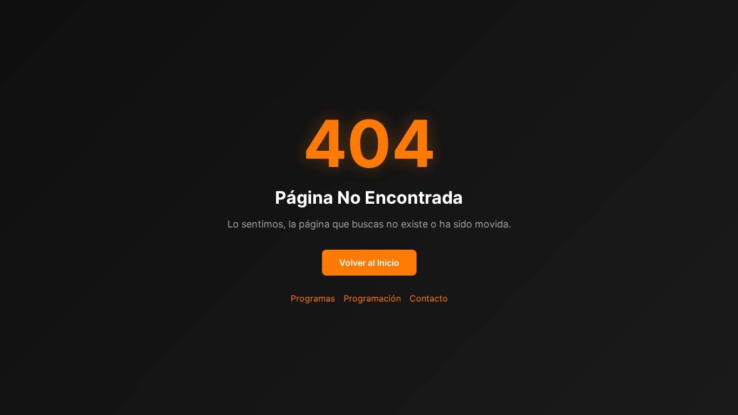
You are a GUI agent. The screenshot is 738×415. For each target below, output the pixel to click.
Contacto (429, 298)
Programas (313, 298)
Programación (372, 298)
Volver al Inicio (369, 262)
